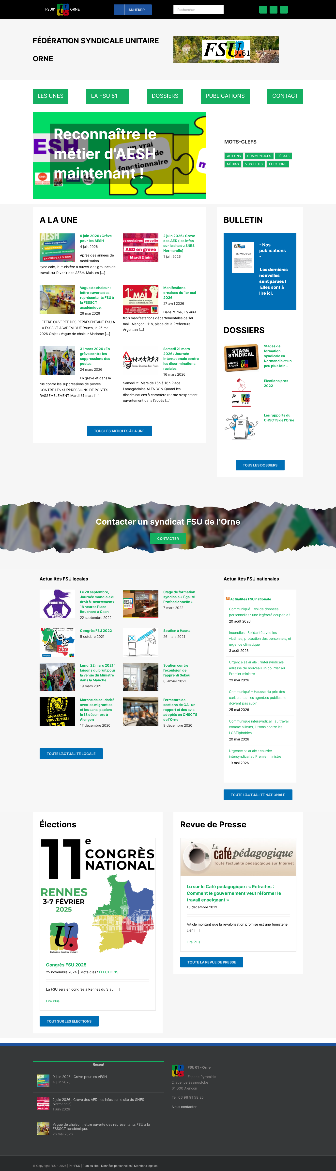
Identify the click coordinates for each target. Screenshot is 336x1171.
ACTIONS (234, 156)
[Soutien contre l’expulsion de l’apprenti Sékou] (140, 677)
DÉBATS (283, 156)
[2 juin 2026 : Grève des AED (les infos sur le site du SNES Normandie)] (140, 247)
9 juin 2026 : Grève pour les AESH (80, 1077)
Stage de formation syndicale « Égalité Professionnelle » (179, 597)
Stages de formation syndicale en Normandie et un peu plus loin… (278, 356)
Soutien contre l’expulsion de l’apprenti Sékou (176, 670)
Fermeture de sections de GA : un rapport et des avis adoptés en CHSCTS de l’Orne (180, 710)
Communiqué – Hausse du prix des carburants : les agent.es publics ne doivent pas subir (257, 697)
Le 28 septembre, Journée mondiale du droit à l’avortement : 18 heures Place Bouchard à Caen (98, 602)
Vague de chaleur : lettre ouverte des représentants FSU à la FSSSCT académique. (97, 297)
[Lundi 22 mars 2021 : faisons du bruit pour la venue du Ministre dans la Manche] (57, 677)
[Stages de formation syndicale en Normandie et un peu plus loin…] (241, 358)
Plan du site (91, 1166)
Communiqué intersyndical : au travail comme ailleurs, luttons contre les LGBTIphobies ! (259, 727)
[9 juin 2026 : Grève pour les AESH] (57, 247)
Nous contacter (184, 1107)
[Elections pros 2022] (241, 392)
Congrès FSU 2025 (66, 964)
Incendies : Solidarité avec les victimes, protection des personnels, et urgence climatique (260, 638)
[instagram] (284, 10)
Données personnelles (116, 1166)
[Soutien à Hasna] (140, 642)
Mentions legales (145, 1166)
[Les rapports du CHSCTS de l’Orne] (241, 427)
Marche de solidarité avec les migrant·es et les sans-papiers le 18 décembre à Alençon (97, 710)
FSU (77, 1166)
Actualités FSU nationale (250, 599)
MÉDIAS (233, 164)
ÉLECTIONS (277, 164)
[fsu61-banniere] (226, 38)
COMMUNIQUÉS (259, 156)
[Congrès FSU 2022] (57, 642)
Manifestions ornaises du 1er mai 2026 (179, 293)
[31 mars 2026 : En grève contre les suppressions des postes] (57, 360)
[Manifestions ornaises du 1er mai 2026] (140, 299)
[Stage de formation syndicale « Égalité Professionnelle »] (140, 604)
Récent (98, 1064)
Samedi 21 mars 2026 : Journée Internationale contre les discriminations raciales (181, 358)
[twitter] (273, 10)
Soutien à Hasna (176, 630)
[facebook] (263, 10)
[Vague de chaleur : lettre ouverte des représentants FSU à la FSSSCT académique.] (57, 299)
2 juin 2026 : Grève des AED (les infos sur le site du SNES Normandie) (98, 1101)
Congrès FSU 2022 (96, 630)
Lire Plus (53, 1001)
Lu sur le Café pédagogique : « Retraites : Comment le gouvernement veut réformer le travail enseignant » (234, 893)
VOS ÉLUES (254, 164)
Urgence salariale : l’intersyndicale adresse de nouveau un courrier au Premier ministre (257, 668)
